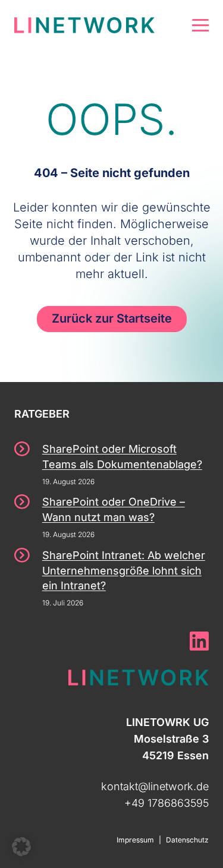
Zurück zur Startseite (112, 318)
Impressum (135, 839)
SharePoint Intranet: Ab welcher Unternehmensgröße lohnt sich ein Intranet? (123, 570)
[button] (21, 846)
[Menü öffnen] (200, 25)
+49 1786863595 (166, 803)
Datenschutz (187, 839)
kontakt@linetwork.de (155, 786)
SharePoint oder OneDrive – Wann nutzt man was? (113, 509)
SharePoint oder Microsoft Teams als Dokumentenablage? (122, 457)
